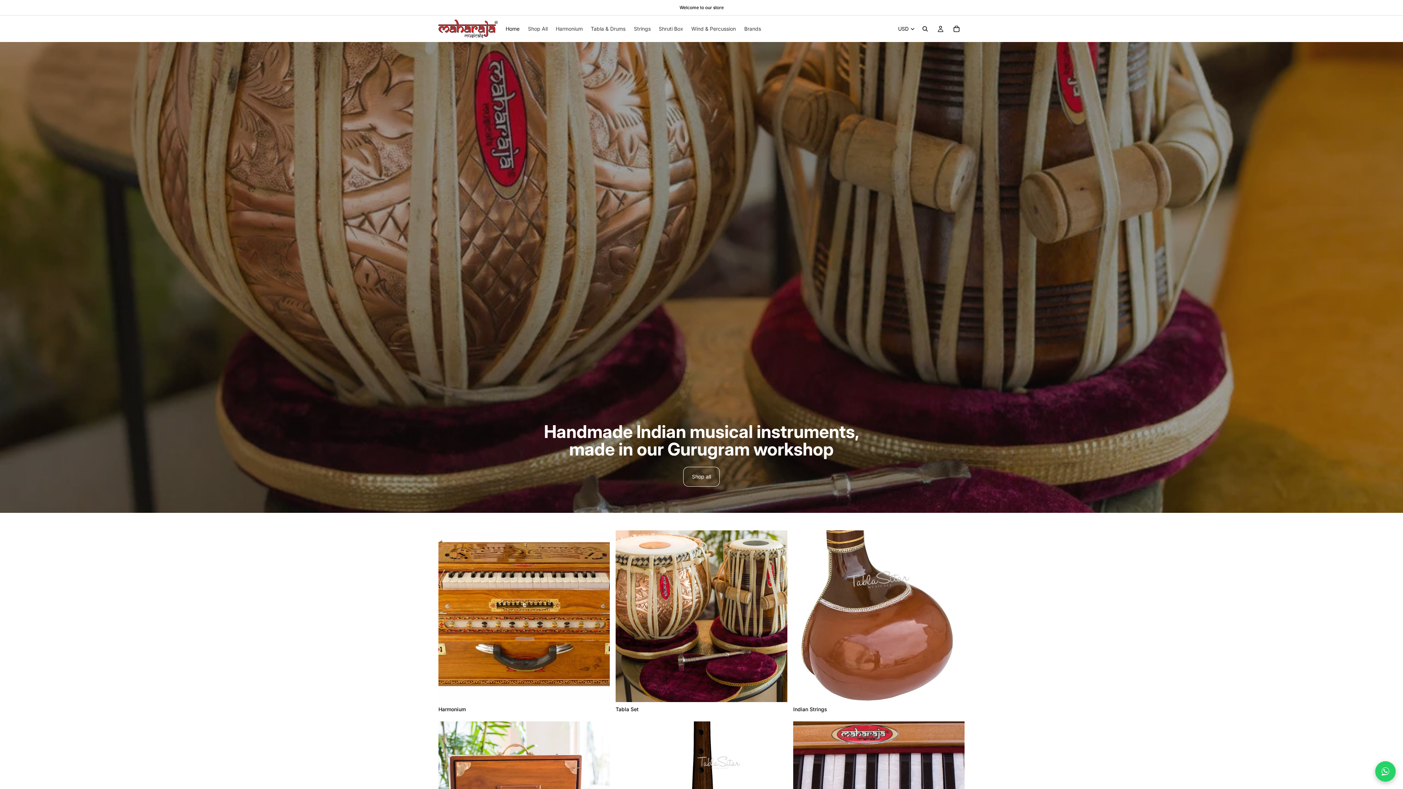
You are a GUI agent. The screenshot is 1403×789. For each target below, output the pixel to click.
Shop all (701, 476)
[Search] (925, 29)
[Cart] (956, 29)
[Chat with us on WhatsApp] (1385, 771)
